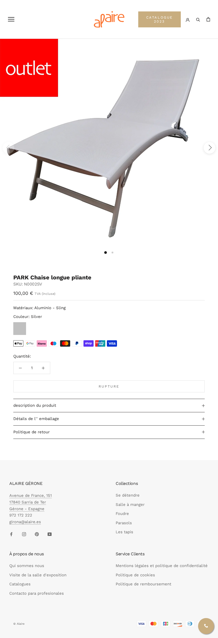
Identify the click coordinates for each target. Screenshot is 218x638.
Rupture (109, 386)
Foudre (122, 513)
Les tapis (124, 532)
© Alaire (18, 624)
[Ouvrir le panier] (208, 19)
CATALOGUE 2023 (159, 19)
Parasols (124, 523)
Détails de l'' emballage (36, 418)
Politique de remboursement (143, 584)
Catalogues (20, 584)
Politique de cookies (135, 575)
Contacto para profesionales (36, 593)
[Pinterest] (37, 534)
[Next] (209, 148)
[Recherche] (198, 19)
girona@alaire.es (25, 521)
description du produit (34, 405)
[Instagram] (24, 534)
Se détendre (128, 495)
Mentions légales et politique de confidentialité (162, 565)
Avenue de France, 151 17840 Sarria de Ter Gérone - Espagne (30, 502)
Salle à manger (130, 504)
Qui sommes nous (26, 565)
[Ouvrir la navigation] (11, 19)
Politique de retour (31, 432)
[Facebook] (11, 534)
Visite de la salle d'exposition (37, 575)
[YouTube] (50, 534)
